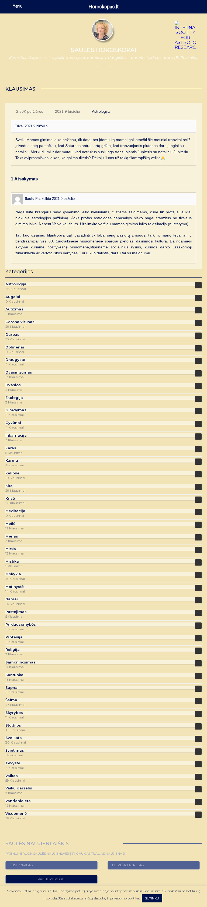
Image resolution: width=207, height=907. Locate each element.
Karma (11, 460)
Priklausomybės (20, 624)
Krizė (10, 499)
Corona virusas (19, 322)
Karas (10, 448)
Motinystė (14, 587)
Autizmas (14, 309)
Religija (12, 650)
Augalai (12, 297)
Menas (11, 536)
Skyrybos (14, 713)
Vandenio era (18, 801)
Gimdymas (15, 410)
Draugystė (15, 360)
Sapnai (12, 688)
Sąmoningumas (20, 662)
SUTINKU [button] (152, 898)
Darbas (12, 335)
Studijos (13, 725)
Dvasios (13, 385)
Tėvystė (12, 763)
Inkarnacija (16, 435)
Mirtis (10, 549)
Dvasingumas (18, 372)
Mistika (12, 561)
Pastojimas (16, 612)
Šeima (11, 700)
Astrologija (101, 111)
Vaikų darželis (18, 788)
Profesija (14, 637)
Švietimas (14, 750)
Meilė (10, 524)
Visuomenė (16, 814)
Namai (11, 599)
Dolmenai (14, 347)
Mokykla (13, 574)
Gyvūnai (13, 423)
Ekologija (14, 398)
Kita (9, 486)
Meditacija (15, 511)
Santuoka (14, 675)
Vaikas (11, 776)
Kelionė (12, 473)
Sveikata (13, 738)
